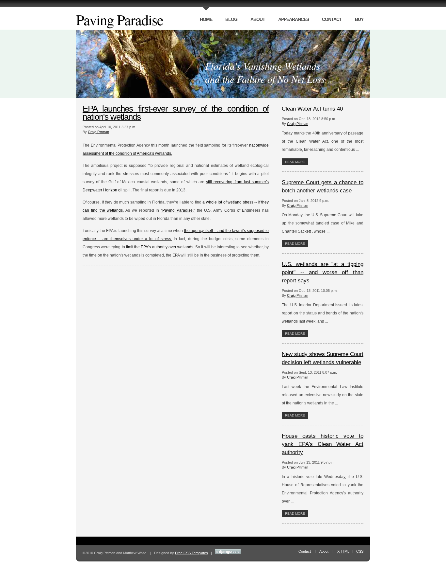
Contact (304, 551)
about (257, 19)
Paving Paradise (119, 19)
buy (359, 19)
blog (231, 19)
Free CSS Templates (191, 553)
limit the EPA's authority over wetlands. (160, 247)
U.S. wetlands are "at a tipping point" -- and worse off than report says (322, 272)
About (323, 551)
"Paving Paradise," (178, 210)
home (206, 19)
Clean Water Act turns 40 (312, 109)
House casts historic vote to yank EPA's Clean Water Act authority (322, 444)
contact (332, 19)
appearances (293, 19)
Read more (295, 162)
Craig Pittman (98, 132)
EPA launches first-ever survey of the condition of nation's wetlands (176, 113)
